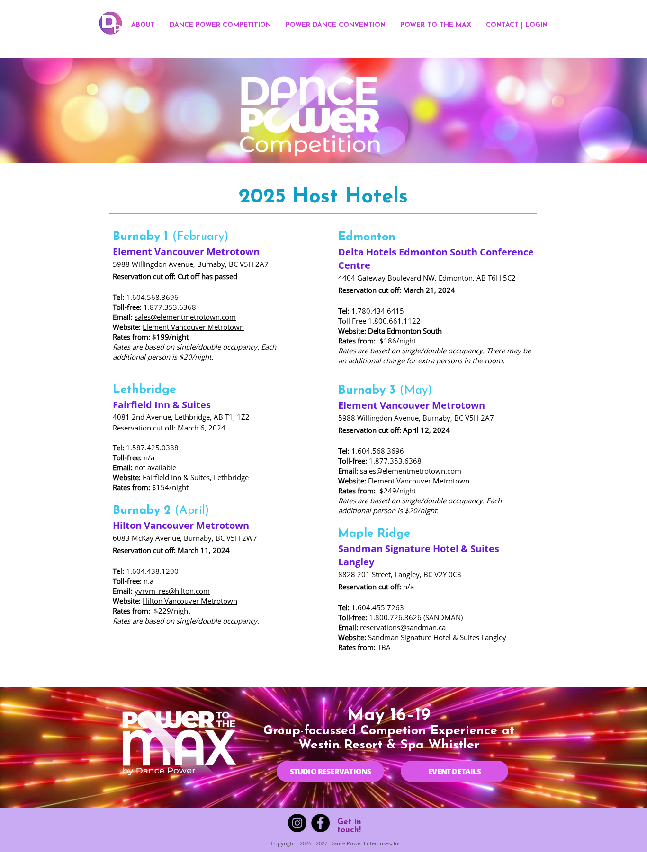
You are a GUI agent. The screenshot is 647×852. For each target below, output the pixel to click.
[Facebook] (320, 823)
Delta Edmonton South (405, 330)
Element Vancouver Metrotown (193, 327)
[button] (220, 25)
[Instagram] (297, 823)
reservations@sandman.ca (403, 627)
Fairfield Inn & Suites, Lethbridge (196, 477)
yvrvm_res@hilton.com (172, 591)
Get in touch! (349, 826)
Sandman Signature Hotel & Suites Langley (437, 637)
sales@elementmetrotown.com (185, 317)
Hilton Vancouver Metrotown (190, 601)
